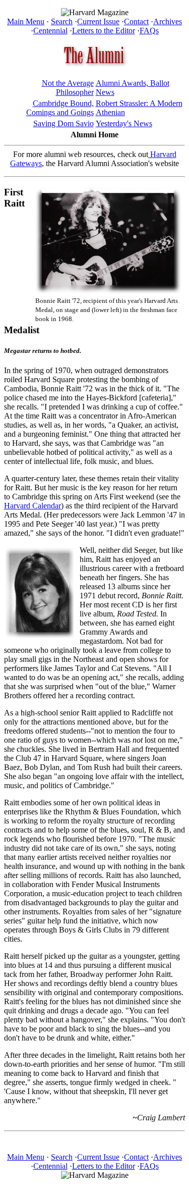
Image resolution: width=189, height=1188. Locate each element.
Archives (167, 21)
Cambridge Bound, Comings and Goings (60, 108)
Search (62, 21)
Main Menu (25, 21)
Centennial (50, 30)
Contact (136, 21)
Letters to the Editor (103, 30)
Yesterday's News (124, 123)
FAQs (149, 30)
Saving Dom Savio (63, 123)
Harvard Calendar (32, 505)
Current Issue (98, 21)
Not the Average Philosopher (68, 87)
